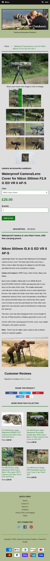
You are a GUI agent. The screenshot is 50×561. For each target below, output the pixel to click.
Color (4, 188)
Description (19, 229)
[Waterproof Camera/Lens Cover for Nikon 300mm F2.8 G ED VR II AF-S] (15, 98)
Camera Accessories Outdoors (27, 539)
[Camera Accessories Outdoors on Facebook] (25, 528)
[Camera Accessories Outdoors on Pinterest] (31, 528)
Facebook (25, 510)
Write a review (25, 379)
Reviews (31, 229)
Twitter (25, 516)
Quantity (5, 206)
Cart (46, 2)
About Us (25, 507)
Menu (7, 2)
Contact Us (25, 504)
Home (6, 46)
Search (25, 501)
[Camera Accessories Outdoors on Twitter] (18, 528)
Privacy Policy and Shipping (25, 513)
